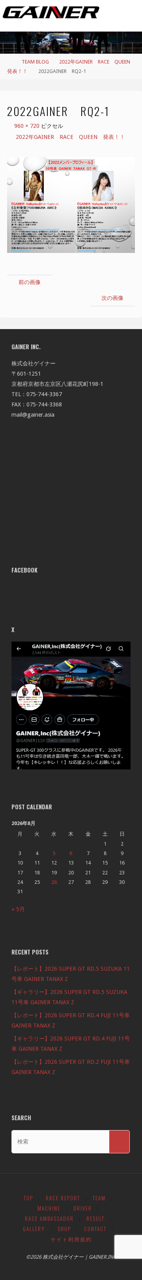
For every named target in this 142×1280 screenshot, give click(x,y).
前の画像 (30, 282)
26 (54, 882)
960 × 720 (27, 126)
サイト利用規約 (71, 1239)
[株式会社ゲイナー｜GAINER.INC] (51, 12)
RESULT (95, 1218)
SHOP (64, 1229)
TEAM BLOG (35, 62)
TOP (28, 1198)
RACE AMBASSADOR (49, 1218)
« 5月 (18, 909)
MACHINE (48, 1208)
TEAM (99, 1198)
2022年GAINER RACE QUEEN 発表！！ (70, 137)
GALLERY (34, 1229)
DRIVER (82, 1208)
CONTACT (95, 1229)
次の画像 (112, 298)
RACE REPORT (63, 1198)
